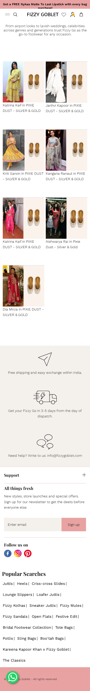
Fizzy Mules (71, 605)
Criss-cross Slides (48, 583)
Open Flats (42, 616)
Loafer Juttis (48, 594)
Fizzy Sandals (15, 616)
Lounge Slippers (17, 594)
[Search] (18, 14)
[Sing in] (71, 14)
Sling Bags (26, 638)
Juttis (8, 583)
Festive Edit (66, 616)
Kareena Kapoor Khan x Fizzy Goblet (36, 649)
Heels (22, 583)
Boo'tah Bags (52, 638)
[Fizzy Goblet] (42, 14)
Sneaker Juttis (43, 605)
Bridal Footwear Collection (27, 627)
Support (11, 475)
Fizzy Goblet (22, 679)
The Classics (14, 660)
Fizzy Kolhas (14, 605)
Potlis (8, 638)
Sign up (74, 525)
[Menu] (7, 14)
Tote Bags (64, 627)
